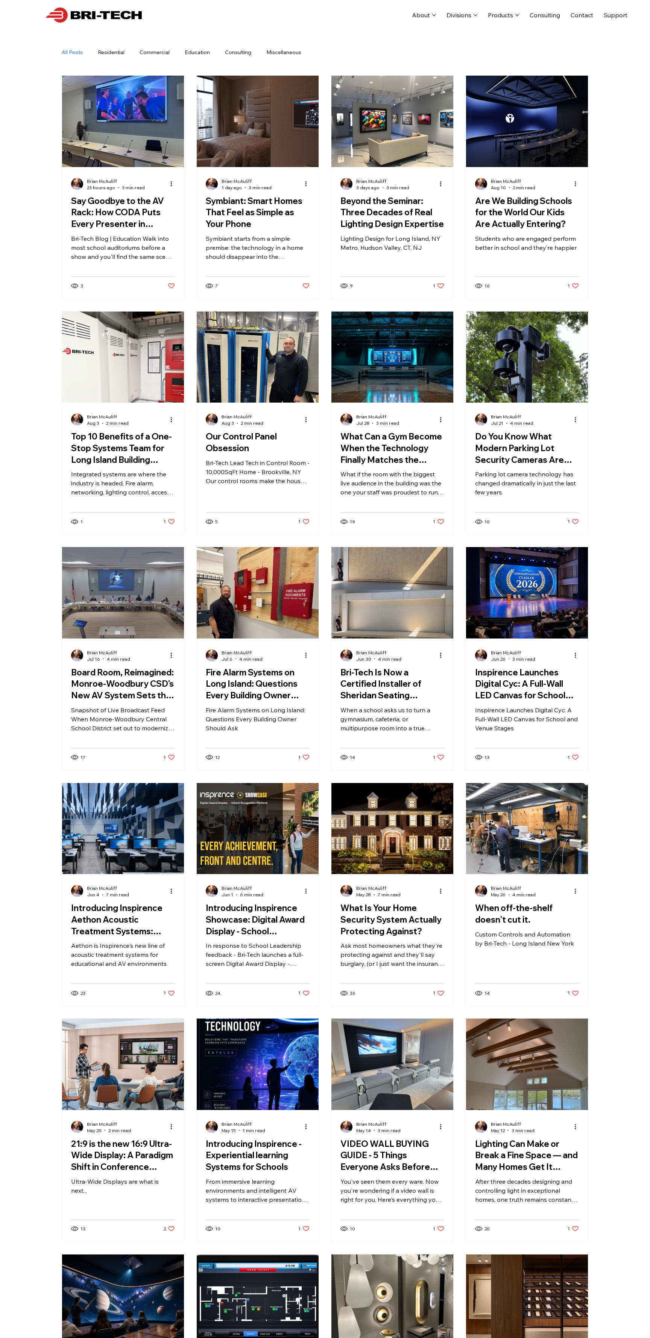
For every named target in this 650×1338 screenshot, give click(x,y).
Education (197, 52)
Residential (111, 52)
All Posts (72, 52)
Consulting (238, 52)
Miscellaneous (283, 52)
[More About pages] (434, 15)
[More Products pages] (517, 15)
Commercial (155, 52)
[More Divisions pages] (475, 15)
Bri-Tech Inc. (193, 15)
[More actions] (173, 184)
